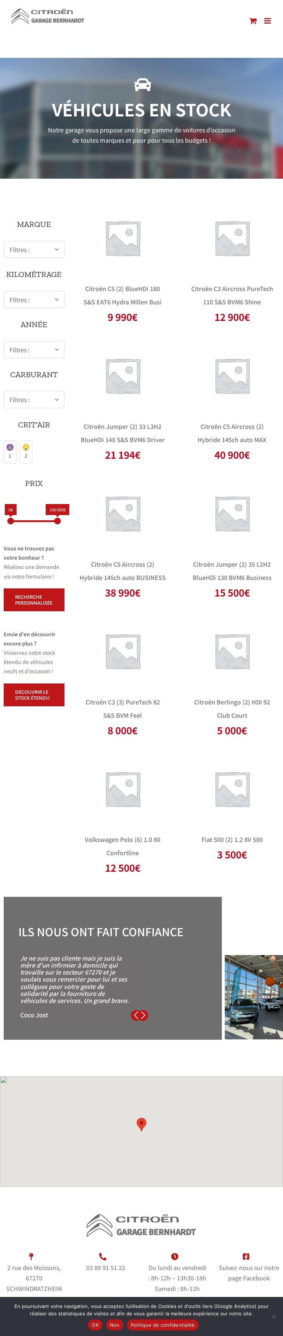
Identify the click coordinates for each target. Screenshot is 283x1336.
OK (95, 1325)
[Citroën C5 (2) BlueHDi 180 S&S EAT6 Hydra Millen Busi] (122, 237)
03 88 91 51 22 (105, 1267)
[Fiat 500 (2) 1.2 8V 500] (232, 788)
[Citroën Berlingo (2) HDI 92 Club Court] (232, 651)
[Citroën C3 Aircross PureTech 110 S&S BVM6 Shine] (232, 237)
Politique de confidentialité (163, 1325)
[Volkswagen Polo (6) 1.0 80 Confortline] (122, 788)
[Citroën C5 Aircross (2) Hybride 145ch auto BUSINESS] (122, 513)
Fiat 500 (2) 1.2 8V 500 (232, 839)
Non (115, 1325)
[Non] (273, 1316)
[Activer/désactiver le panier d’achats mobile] (253, 21)
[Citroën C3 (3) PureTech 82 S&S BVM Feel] (122, 651)
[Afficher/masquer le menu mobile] (268, 21)
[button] (10, 452)
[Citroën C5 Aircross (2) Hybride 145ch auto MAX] (232, 375)
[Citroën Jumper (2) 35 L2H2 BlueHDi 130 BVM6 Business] (232, 513)
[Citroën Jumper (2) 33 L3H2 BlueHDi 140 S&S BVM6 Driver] (122, 375)
